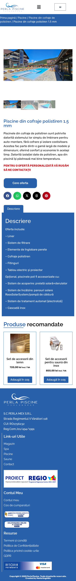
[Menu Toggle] (39, 7)
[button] (7, 196)
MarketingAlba (44, 578)
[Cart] (60, 7)
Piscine (22, 17)
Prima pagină (8, 17)
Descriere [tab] (13, 208)
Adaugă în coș (19, 379)
